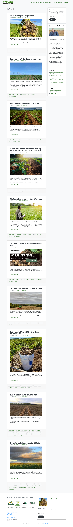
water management (16, 236)
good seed (18, 139)
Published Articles (54, 91)
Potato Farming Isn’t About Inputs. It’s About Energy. (25, 59)
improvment (11, 485)
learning (29, 234)
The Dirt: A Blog (59, 2)
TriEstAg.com (17, 507)
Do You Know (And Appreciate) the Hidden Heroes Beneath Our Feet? (24, 333)
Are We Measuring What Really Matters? (22, 16)
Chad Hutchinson (25, 17)
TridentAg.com (24, 507)
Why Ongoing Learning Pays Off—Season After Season (26, 199)
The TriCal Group (46, 523)
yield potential (27, 435)
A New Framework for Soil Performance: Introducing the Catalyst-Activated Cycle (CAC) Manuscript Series (25, 150)
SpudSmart (11, 281)
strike (10, 141)
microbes (24, 385)
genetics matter (18, 234)
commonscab (24, 430)
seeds (31, 139)
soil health (33, 94)
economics (39, 430)
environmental (11, 432)
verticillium (21, 435)
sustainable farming (12, 51)
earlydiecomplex (32, 430)
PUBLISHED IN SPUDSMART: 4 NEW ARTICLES (23, 395)
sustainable (11, 191)
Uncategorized (11, 94)
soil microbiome (23, 387)
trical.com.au (31, 507)
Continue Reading (14, 44)
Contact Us (67, 2)
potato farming (23, 94)
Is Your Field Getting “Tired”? (56, 75)
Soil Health (41, 2)
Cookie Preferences (11, 517)
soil (28, 94)
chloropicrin (18, 385)
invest (25, 234)
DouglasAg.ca (10, 507)
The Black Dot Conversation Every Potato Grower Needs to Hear (26, 244)
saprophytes (30, 485)
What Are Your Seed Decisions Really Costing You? (24, 103)
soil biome (10, 387)
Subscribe (52, 19)
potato (17, 94)
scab (29, 432)
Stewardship (48, 2)
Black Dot (17, 279)
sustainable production (13, 435)
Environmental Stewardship (55, 90)
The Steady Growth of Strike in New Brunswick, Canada (26, 289)
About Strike (34, 2)
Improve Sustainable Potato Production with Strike (25, 443)
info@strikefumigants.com (12, 512)
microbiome (30, 385)
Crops (53, 2)
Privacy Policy (10, 514)
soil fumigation (32, 279)
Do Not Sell (9, 516)
